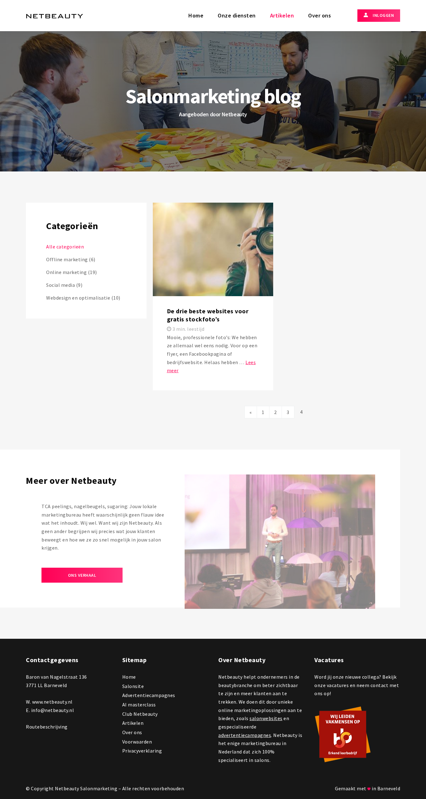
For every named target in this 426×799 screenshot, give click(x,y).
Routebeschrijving (47, 727)
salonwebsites (266, 718)
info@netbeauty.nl (52, 710)
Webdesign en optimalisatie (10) (83, 298)
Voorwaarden (137, 742)
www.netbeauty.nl (52, 702)
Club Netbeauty (140, 714)
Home (195, 15)
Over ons (319, 15)
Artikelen (282, 15)
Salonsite (133, 686)
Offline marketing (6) (70, 259)
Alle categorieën (65, 246)
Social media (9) (64, 285)
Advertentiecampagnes (148, 695)
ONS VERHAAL (82, 575)
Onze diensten (237, 15)
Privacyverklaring (142, 751)
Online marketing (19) (71, 272)
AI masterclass (139, 704)
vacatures (338, 685)
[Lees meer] (213, 296)
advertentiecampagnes (244, 735)
